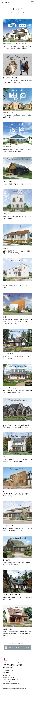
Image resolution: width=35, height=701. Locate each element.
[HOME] (5, 3)
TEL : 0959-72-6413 (10, 679)
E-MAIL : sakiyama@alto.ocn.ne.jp (11, 683)
